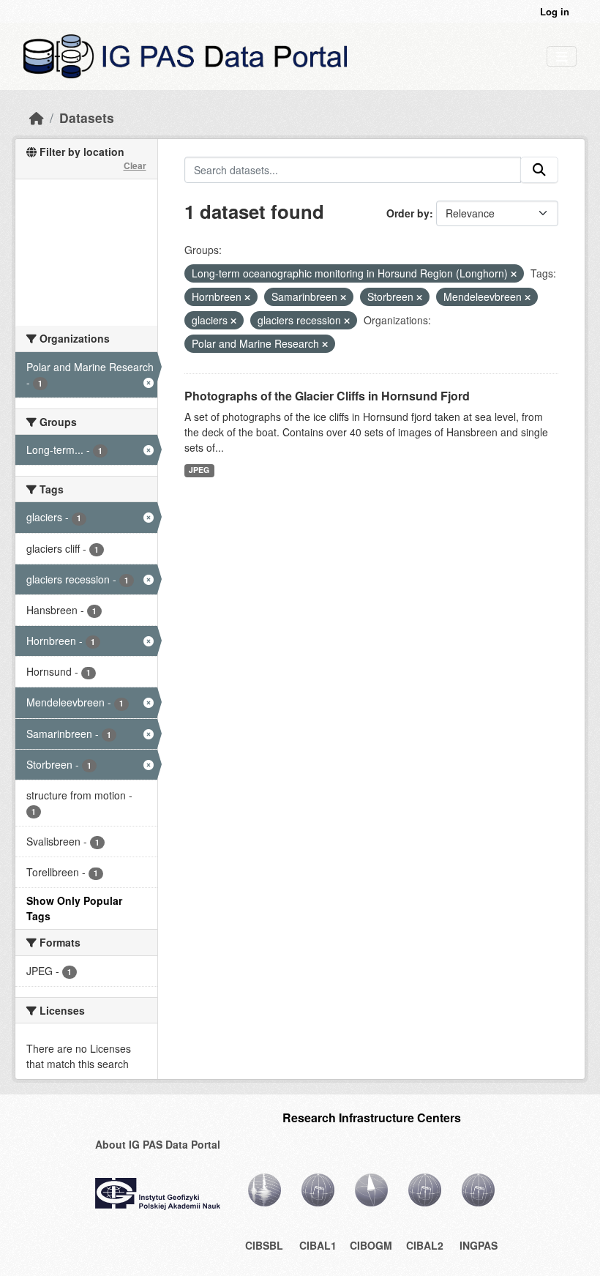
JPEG (199, 469)
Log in (554, 11)
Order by (408, 213)
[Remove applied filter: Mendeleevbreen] (527, 297)
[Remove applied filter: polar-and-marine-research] (325, 344)
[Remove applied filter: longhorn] (514, 274)
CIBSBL (264, 1245)
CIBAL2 (424, 1245)
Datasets (86, 117)
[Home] (36, 117)
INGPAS (479, 1245)
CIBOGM (371, 1245)
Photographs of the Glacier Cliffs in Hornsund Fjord (327, 395)
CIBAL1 (318, 1245)
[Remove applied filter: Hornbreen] (247, 297)
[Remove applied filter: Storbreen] (419, 297)
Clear (135, 165)
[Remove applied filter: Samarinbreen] (343, 297)
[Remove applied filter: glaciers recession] (347, 321)
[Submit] (539, 170)
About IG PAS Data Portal (157, 1144)
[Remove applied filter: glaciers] (233, 321)
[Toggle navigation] (562, 56)
